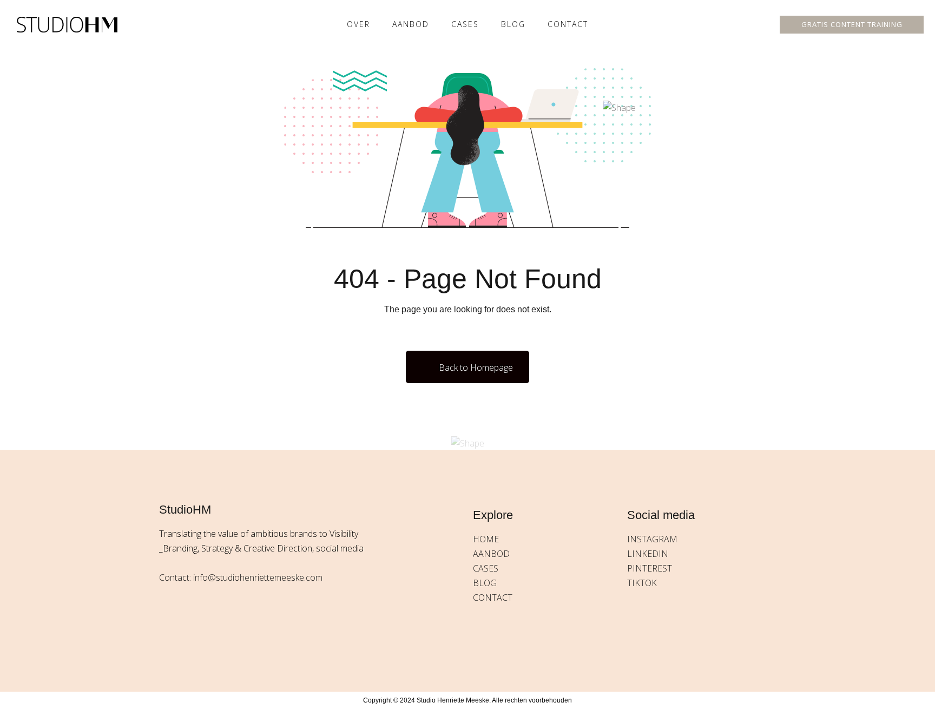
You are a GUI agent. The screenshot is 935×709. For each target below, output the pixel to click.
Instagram (652, 539)
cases (465, 24)
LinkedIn (647, 554)
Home (486, 539)
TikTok (642, 583)
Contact (568, 24)
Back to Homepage (476, 367)
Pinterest (649, 568)
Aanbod (410, 24)
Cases (485, 568)
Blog (513, 24)
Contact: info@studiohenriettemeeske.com (240, 577)
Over (358, 24)
